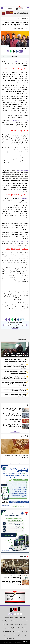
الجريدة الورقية (7, 631)
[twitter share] (14, 51)
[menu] (28, 8)
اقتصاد (7, 617)
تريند (5, 628)
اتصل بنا (18, 638)
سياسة (16, 617)
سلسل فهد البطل (23, 198)
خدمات (25, 624)
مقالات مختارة (18, 624)
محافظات (12, 621)
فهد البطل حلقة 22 (9, 325)
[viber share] (6, 319)
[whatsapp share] (11, 51)
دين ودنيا (23, 628)
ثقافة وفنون (24, 621)
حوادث (18, 621)
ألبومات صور (11, 628)
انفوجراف (24, 631)
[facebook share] (17, 51)
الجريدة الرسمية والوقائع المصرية (19, 635)
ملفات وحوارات (16, 631)
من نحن (23, 638)
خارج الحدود (5, 621)
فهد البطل (15, 327)
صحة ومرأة (5, 624)
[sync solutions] (25, 642)
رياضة (11, 617)
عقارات (11, 624)
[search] (2, 8)
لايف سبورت (6, 635)
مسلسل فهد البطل (22, 170)
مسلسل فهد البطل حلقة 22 (20, 61)
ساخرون (18, 628)
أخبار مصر (22, 617)
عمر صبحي (25, 48)
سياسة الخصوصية (9, 638)
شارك (20, 51)
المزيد (15, 431)
